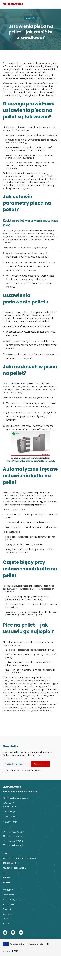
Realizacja (7, 951)
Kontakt (7, 882)
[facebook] (5, 932)
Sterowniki (7, 914)
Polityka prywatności (35, 944)
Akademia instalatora (14, 868)
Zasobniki (7, 909)
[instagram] (13, 932)
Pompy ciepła (8, 895)
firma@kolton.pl (15, 845)
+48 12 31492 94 (15, 841)
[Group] (21, 932)
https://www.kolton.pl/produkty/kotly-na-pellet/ (30, 461)
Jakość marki (9, 863)
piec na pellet (50, 83)
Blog (5, 873)
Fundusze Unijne (17, 944)
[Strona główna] (13, 4)
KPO (47, 944)
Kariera (7, 877)
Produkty (8, 890)
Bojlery (6, 924)
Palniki (5, 919)
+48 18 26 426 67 (15, 832)
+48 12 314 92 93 (15, 836)
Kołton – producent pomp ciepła (20, 858)
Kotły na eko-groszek (12, 900)
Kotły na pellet (8, 904)
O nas (6, 853)
